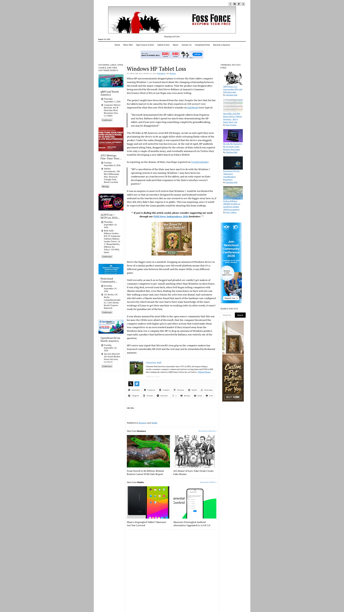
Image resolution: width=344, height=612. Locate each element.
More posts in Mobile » (208, 482)
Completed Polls (202, 44)
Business (161, 73)
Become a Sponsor (221, 44)
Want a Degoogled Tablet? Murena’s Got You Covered (146, 523)
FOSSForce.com (152, 376)
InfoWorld (192, 107)
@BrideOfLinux (204, 372)
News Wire (128, 44)
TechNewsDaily (199, 162)
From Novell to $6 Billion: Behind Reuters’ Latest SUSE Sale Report (145, 472)
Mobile (173, 73)
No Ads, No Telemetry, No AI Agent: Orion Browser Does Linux (232, 146)
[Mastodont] (137, 383)
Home (117, 44)
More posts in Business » (207, 431)
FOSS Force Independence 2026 (170, 216)
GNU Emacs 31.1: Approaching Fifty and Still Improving (232, 89)
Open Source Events (145, 44)
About (175, 44)
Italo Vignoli (231, 125)
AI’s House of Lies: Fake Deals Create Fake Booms (193, 472)
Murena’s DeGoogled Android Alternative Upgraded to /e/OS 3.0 (191, 523)
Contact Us (187, 44)
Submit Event (163, 44)
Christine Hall (231, 95)
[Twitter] (130, 383)
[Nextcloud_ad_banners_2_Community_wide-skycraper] (231, 302)
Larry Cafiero (231, 212)
